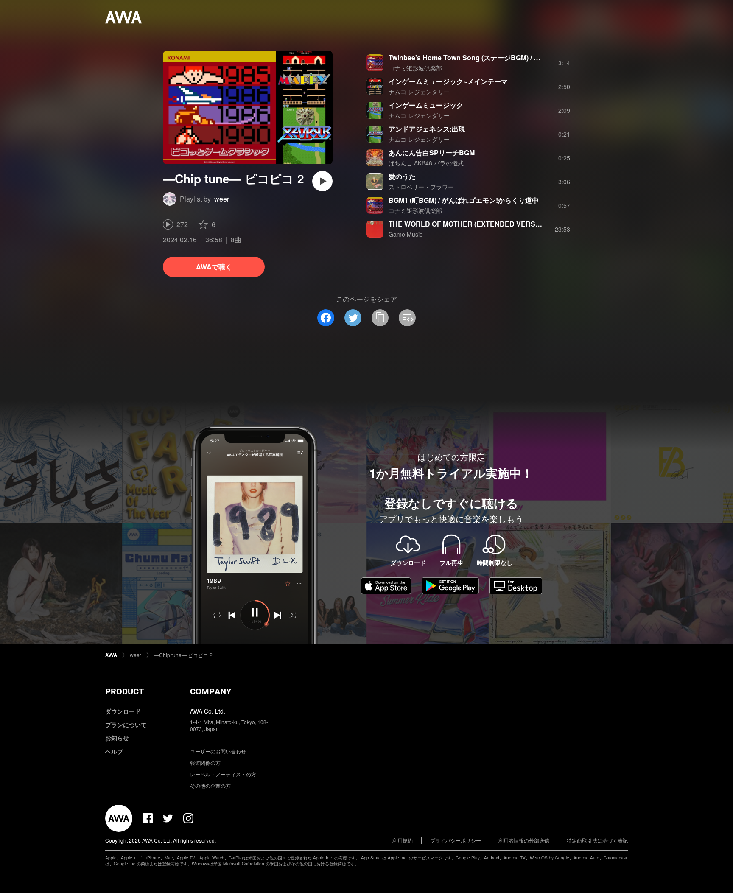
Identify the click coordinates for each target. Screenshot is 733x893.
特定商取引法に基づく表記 (597, 840)
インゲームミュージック (426, 105)
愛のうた (402, 176)
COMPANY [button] (210, 691)
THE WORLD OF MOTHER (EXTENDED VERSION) (469, 224)
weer (221, 199)
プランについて (126, 724)
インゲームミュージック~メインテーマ (448, 81)
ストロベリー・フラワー (421, 186)
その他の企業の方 (210, 785)
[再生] (322, 181)
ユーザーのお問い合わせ (218, 751)
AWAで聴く (214, 267)
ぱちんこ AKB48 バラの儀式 (426, 163)
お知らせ (117, 737)
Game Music (405, 234)
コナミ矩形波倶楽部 (415, 68)
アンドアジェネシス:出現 (427, 129)
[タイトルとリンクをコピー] (380, 317)
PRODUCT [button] (124, 691)
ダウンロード (123, 711)
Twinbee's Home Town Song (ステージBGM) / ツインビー (478, 57)
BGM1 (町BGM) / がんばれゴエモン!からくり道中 (464, 200)
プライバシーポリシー (455, 840)
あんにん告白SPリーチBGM (432, 152)
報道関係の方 (205, 762)
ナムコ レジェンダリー (419, 91)
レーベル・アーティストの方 (223, 774)
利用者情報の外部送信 (523, 840)
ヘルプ (114, 751)
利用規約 (402, 840)
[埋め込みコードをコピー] (407, 317)
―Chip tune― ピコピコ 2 (183, 654)
